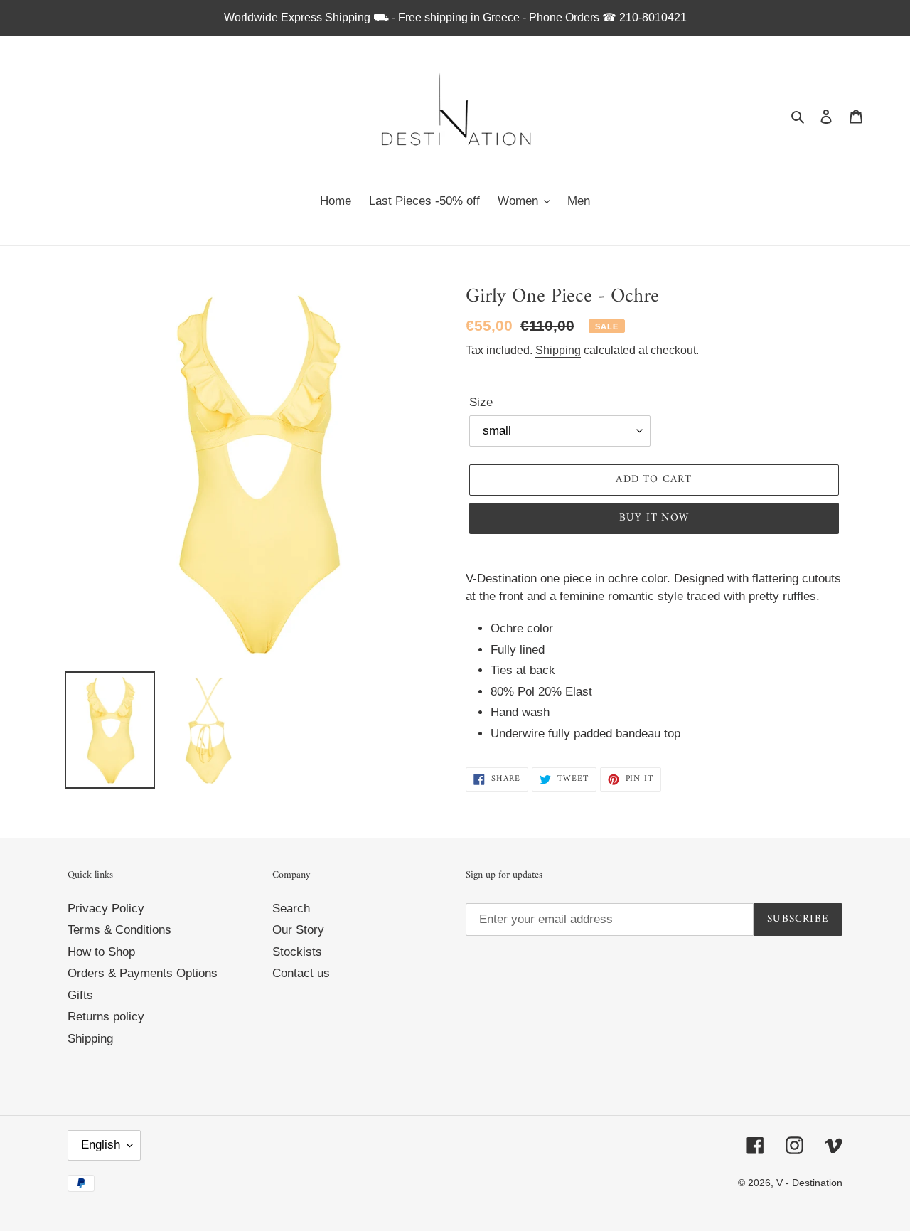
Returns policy (106, 1016)
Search (291, 908)
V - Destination (809, 1182)
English (100, 1144)
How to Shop (101, 952)
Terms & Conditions (119, 930)
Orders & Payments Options (143, 973)
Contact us (301, 973)
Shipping (558, 350)
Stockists (297, 952)
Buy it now (654, 518)
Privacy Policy (106, 908)
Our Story (298, 930)
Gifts (80, 995)
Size (481, 402)
